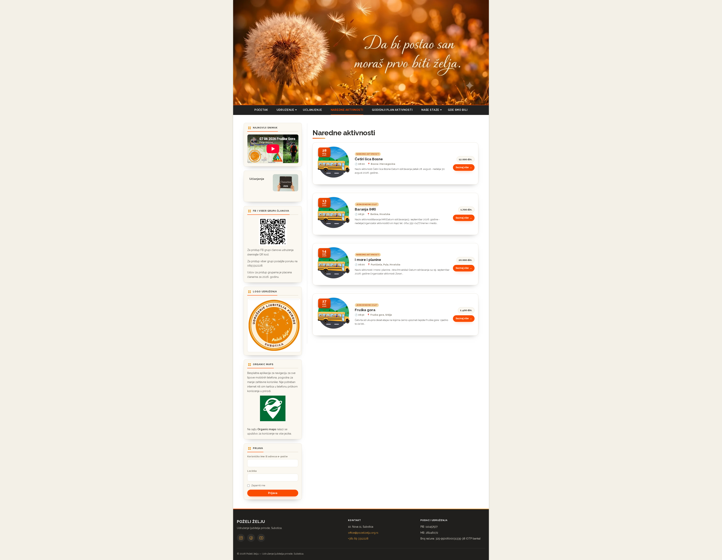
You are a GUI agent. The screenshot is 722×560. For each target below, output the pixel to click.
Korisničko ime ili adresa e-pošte (267, 456)
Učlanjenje (312, 109)
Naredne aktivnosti (347, 109)
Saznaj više (462, 167)
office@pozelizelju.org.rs (363, 532)
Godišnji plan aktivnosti (392, 109)
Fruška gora (365, 310)
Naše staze (430, 109)
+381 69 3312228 (358, 538)
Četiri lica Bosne (369, 159)
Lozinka (252, 471)
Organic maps (266, 429)
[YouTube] (261, 538)
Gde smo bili (458, 109)
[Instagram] (241, 538)
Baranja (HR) (365, 209)
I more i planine (368, 260)
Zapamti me (258, 485)
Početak (261, 109)
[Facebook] (251, 538)
